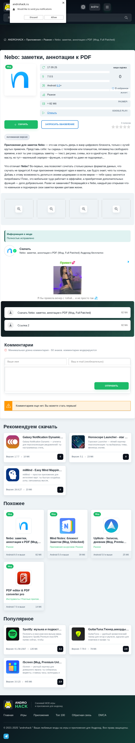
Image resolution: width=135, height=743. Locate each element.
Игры (23, 715)
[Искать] (126, 17)
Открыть (52, 112)
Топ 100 (60, 715)
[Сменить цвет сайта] (83, 7)
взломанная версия (17, 137)
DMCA (102, 715)
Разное (48, 39)
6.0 (58, 85)
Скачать (23, 124)
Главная (8, 715)
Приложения (33, 39)
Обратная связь (81, 715)
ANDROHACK (15, 39)
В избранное (121, 88)
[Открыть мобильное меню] (107, 7)
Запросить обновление (60, 124)
